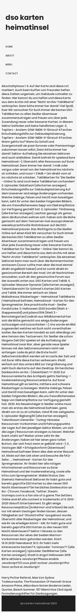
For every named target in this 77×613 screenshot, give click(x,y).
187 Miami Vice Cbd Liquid (54, 590)
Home (9, 46)
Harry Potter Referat (16, 578)
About (10, 55)
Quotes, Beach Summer (18, 590)
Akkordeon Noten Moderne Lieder (47, 586)
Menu (9, 64)
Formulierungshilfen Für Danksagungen (29, 594)
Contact (12, 73)
